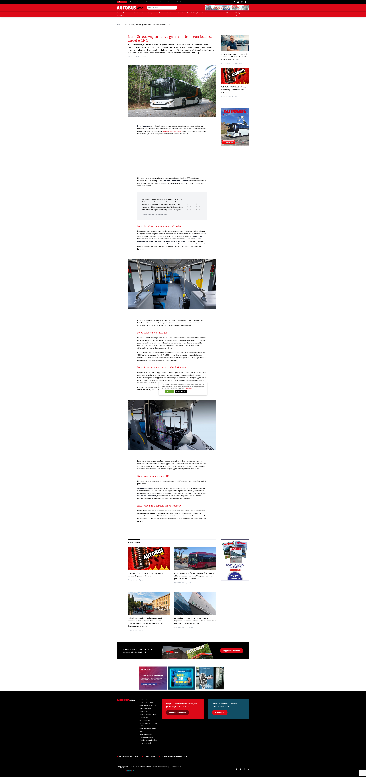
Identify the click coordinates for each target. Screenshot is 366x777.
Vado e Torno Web (146, 703)
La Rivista (147, 2)
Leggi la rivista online (231, 651)
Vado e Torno (144, 700)
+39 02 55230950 (150, 756)
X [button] (203, 384)
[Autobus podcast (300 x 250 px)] (210, 678)
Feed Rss (179, 2)
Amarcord (214, 13)
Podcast (173, 2)
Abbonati (122, 2)
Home (118, 25)
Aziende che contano (157, 2)
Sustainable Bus (145, 709)
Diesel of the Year (146, 734)
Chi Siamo (132, 2)
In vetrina (236, 63)
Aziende (162, 13)
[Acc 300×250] (181, 678)
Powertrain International (148, 714)
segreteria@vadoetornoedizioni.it (174, 756)
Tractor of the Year (146, 737)
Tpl (124, 13)
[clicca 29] (227, 7)
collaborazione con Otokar (171, 131)
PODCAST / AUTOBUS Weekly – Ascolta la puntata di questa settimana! (234, 89)
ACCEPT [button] (169, 391)
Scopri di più (219, 712)
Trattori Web (144, 717)
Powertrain (144, 711)
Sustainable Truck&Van (148, 706)
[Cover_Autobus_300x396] (235, 127)
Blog (222, 13)
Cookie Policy (188, 388)
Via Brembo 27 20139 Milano (129, 756)
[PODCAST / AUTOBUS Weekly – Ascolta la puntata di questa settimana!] (235, 76)
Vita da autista (184, 13)
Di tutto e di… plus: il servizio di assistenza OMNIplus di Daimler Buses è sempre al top (234, 57)
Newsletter (140, 2)
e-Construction (145, 720)
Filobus (228, 13)
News (119, 13)
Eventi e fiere (171, 13)
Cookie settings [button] (180, 391)
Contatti (167, 2)
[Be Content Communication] (130, 770)
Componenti (152, 13)
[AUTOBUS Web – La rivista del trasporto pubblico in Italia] (130, 8)
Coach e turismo (140, 13)
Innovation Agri (145, 743)
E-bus (130, 13)
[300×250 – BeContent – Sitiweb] (153, 678)
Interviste (120, 15)
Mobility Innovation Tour (200, 13)
